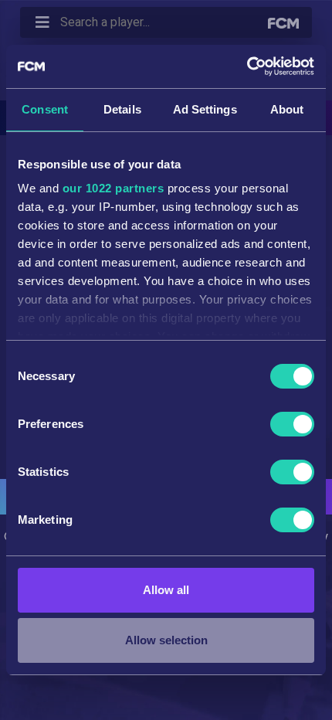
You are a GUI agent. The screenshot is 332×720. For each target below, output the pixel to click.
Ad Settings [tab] (205, 109)
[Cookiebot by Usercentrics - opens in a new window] (246, 66)
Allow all (166, 589)
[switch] (292, 424)
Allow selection (166, 640)
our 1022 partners (113, 188)
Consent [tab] (45, 109)
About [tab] (287, 109)
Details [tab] (122, 109)
